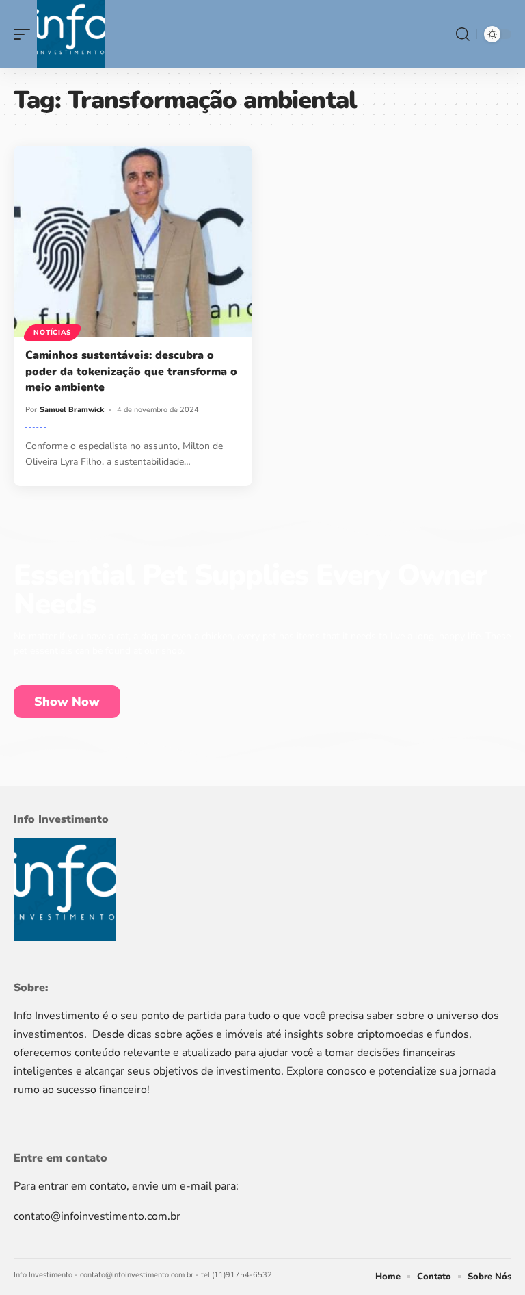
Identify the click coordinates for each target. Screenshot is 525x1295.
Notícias (52, 332)
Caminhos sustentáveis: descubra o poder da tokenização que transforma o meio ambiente (131, 371)
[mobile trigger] (25, 34)
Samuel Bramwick (72, 410)
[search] (463, 34)
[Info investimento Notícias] (71, 34)
